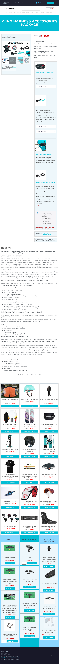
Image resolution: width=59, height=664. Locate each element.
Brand (32, 12)
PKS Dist (45, 233)
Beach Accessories (40, 12)
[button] (27, 43)
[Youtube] (41, 3)
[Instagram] (39, 3)
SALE (6, 12)
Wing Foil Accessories (13, 36)
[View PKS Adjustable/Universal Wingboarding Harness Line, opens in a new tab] (53, 154)
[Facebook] (37, 3)
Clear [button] (37, 90)
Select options (29, 406)
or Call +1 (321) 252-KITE (48, 240)
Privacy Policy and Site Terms (7, 657)
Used (36, 12)
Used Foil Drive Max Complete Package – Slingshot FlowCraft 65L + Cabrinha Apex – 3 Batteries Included (9, 609)
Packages (10, 12)
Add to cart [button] (10, 406)
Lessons (47, 12)
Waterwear (27, 12)
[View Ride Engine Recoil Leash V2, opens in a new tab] (52, 107)
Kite (14, 12)
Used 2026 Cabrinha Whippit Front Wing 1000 (10, 581)
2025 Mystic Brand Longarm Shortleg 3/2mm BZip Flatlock (49, 559)
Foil (21, 12)
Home (3, 36)
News (51, 12)
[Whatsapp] (43, 3)
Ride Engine (47, 235)
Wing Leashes (22, 36)
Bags (24, 12)
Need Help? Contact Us (45, 239)
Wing (18, 12)
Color (37, 123)
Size (37, 83)
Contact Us (16, 657)
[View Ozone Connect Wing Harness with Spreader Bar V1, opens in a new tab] (49, 73)
